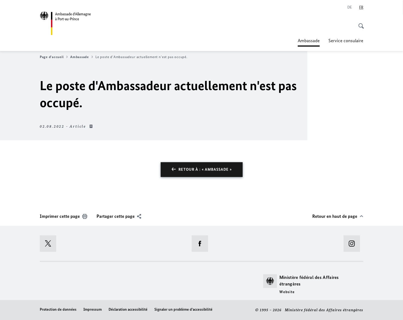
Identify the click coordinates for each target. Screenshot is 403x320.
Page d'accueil (52, 57)
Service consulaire (345, 40)
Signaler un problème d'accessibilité (183, 309)
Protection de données (58, 309)
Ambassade (309, 42)
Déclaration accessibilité (128, 309)
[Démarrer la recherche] (359, 23)
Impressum (92, 309)
